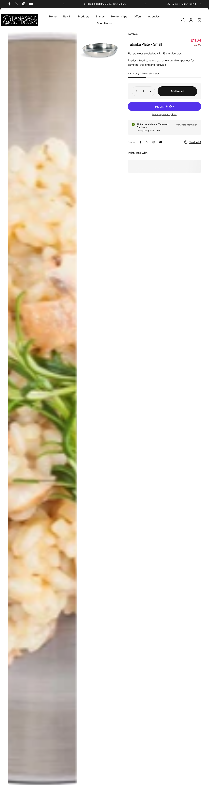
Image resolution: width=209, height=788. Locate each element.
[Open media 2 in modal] (99, 51)
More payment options (164, 114)
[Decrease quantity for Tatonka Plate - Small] (135, 91)
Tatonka (133, 34)
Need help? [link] (195, 142)
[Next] (144, 4)
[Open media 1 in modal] (42, 408)
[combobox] (184, 4)
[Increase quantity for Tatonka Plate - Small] (151, 91)
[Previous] (64, 4)
